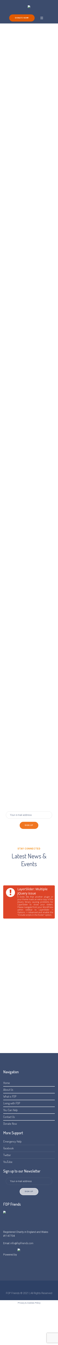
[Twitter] (29, 1288)
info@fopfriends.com (21, 1243)
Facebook (8, 1148)
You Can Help (10, 1110)
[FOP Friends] (29, 7)
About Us (8, 1089)
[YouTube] (34, 1288)
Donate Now (10, 1123)
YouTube (7, 1162)
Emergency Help (12, 1141)
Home (6, 1083)
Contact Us (9, 1117)
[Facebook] (24, 1288)
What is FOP (9, 1096)
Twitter (7, 1155)
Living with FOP (11, 1103)
